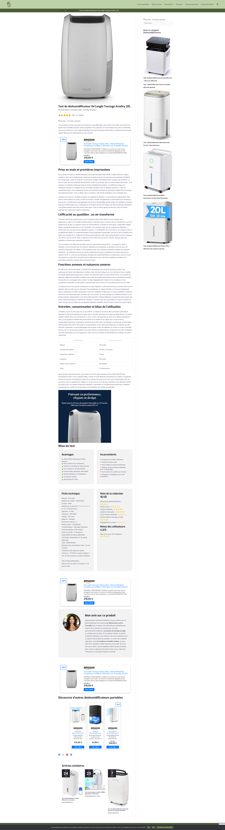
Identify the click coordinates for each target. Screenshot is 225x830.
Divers (98, 796)
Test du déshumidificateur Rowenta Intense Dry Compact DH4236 (118, 809)
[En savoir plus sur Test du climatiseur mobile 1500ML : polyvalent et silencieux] (95, 779)
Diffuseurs (179, 4)
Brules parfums (157, 4)
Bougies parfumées (191, 4)
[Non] (223, 827)
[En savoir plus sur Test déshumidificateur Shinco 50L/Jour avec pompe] (72, 783)
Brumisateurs (169, 4)
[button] (217, 4)
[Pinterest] (67, 755)
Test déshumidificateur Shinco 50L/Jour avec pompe (70, 799)
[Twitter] (63, 755)
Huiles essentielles (143, 4)
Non (153, 827)
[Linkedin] (71, 755)
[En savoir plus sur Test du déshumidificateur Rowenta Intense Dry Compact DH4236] (118, 788)
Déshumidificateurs (207, 4)
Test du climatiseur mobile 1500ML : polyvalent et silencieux (95, 793)
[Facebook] (59, 755)
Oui (149, 827)
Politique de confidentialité (165, 827)
